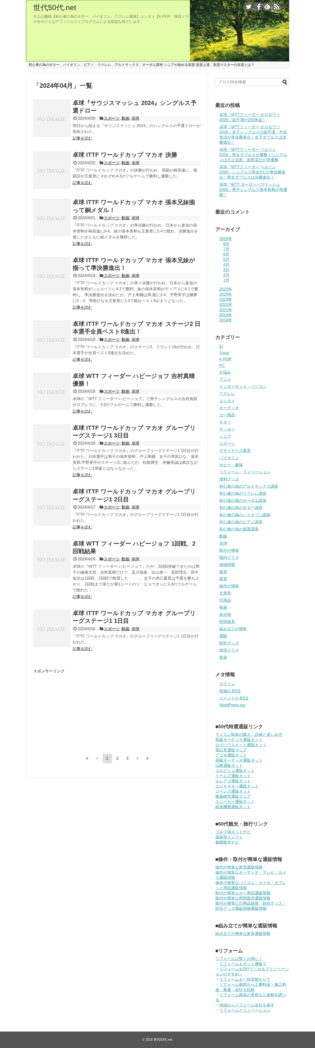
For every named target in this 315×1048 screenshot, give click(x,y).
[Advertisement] (74, 708)
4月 (226, 264)
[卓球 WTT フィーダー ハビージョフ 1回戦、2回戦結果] (51, 558)
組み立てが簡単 (233, 629)
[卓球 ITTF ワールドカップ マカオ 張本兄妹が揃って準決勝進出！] (51, 275)
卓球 (135, 118)
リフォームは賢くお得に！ (239, 959)
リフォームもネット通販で (243, 964)
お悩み (225, 372)
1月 (226, 280)
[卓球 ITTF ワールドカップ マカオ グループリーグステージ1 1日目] (51, 628)
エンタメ (227, 401)
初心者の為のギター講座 (241, 508)
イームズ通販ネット (233, 776)
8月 (226, 244)
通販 (223, 636)
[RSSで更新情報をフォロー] (276, 6)
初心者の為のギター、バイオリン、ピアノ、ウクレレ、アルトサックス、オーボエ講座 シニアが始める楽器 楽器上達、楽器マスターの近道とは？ (141, 65)
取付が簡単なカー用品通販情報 (242, 893)
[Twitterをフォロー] (248, 6)
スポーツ (112, 118)
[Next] (137, 758)
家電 (223, 579)
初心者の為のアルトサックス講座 (248, 486)
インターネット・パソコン (243, 386)
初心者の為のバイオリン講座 (244, 515)
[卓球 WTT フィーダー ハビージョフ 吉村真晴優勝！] (51, 391)
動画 (125, 118)
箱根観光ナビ (227, 842)
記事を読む (82, 138)
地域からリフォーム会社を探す (246, 1005)
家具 (223, 572)
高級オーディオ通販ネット (239, 740)
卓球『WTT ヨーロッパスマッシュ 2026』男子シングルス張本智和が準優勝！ (253, 189)
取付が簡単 (229, 550)
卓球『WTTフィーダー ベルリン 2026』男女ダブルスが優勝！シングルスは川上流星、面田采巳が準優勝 (253, 154)
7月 (226, 249)
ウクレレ (227, 394)
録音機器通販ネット (233, 807)
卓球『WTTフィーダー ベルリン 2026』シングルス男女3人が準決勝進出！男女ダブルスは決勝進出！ (252, 172)
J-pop (224, 353)
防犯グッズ (229, 643)
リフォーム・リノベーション (244, 472)
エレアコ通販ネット (233, 781)
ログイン (227, 684)
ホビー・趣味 (231, 465)
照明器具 (227, 622)
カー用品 (227, 415)
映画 (223, 607)
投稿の (229, 691)
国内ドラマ (229, 557)
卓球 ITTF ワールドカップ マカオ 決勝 (125, 154)
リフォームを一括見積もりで (244, 979)
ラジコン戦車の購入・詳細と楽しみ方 (248, 734)
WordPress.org (232, 705)
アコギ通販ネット (231, 755)
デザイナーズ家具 (235, 451)
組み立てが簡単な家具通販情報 (242, 934)
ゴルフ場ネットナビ (233, 832)
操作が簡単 (229, 586)
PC (222, 366)
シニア (225, 436)
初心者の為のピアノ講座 (241, 522)
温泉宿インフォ (229, 837)
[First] (87, 758)
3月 (226, 270)
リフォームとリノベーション (244, 1010)
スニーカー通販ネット (235, 802)
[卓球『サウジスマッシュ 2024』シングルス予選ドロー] (51, 118)
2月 (226, 275)
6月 (226, 254)
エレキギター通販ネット (237, 786)
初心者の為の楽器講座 (239, 529)
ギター (225, 422)
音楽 (223, 657)
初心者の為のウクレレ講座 (243, 493)
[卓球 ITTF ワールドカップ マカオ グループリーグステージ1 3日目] (51, 443)
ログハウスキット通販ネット (241, 745)
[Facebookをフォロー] (258, 6)
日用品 (225, 600)
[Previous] (97, 758)
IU (221, 346)
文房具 (225, 593)
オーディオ (229, 408)
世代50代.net (54, 7)
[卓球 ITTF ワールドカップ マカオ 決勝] (51, 170)
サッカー (227, 429)
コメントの (233, 698)
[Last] (147, 758)
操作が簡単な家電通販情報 (239, 867)
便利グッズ (229, 479)
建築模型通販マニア (233, 796)
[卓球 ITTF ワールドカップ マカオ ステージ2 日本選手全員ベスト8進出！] (51, 339)
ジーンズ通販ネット (233, 791)
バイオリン (229, 458)
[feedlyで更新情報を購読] (267, 6)
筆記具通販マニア (231, 750)
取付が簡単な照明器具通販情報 (242, 898)
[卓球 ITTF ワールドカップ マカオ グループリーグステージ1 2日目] (51, 506)
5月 (226, 259)
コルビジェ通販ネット (235, 771)
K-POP (225, 359)
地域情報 (227, 565)
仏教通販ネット (229, 765)
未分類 (225, 614)
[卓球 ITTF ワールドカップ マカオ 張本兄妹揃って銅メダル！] (51, 217)
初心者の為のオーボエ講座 (243, 500)
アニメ (225, 379)
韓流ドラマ (229, 650)
